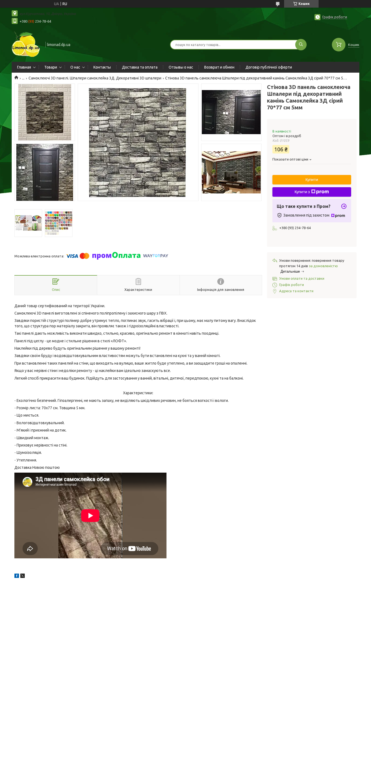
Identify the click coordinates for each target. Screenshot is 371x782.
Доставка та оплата (140, 67)
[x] (22, 576)
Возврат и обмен (219, 67)
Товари (50, 67)
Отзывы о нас (181, 67)
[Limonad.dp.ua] (26, 44)
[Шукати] (301, 44)
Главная (24, 67)
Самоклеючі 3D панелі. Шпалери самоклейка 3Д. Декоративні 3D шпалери (95, 78)
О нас (75, 67)
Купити (312, 179)
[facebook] (16, 576)
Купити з (302, 192)
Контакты (102, 67)
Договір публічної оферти (269, 67)
